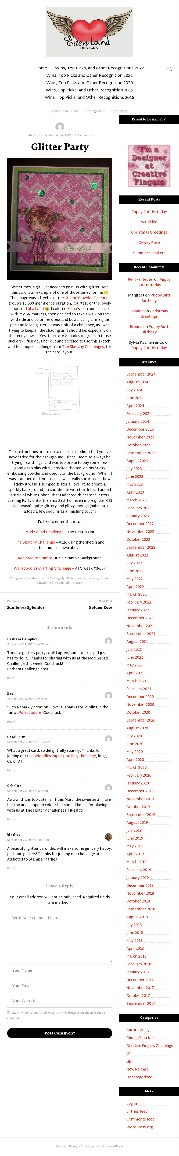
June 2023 (134, 477)
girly (61, 578)
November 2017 (140, 988)
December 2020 (140, 697)
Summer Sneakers (149, 253)
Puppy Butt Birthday (149, 212)
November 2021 (140, 626)
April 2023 (135, 492)
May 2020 (134, 752)
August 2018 (137, 917)
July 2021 (134, 650)
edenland (34, 135)
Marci (72, 309)
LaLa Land (34, 309)
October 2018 (138, 901)
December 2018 (140, 886)
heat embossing (87, 578)
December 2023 (140, 430)
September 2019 (140, 815)
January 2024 (137, 422)
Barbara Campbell (23, 639)
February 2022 (138, 602)
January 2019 (137, 878)
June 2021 (134, 658)
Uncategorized (95, 111)
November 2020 (140, 705)
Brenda (136, 327)
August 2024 (137, 382)
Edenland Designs (68, 1146)
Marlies (13, 835)
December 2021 (140, 618)
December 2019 (140, 791)
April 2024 (135, 406)
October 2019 (138, 807)
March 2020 (136, 768)
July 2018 (134, 925)
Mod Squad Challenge (44, 532)
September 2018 (140, 909)
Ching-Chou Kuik (141, 1038)
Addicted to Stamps (35, 558)
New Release (137, 1069)
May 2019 (134, 846)
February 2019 (138, 870)
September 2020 (140, 720)
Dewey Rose (149, 243)
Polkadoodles (30, 713)
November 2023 (140, 437)
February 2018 (138, 964)
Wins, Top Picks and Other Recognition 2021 (89, 76)
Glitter (70, 578)
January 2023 (137, 516)
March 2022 (136, 595)
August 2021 (137, 642)
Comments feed (140, 1119)
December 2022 (140, 524)
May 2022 (134, 579)
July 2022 (134, 563)
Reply (11, 678)
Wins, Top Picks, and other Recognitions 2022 (99, 68)
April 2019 (135, 854)
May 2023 (134, 485)
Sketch (77, 583)
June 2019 (134, 838)
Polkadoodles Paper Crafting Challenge (61, 756)
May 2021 (134, 665)
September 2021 (140, 634)
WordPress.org (139, 1127)
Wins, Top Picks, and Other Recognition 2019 (89, 90)
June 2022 (134, 571)
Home (41, 68)
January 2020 (137, 783)
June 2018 (134, 933)
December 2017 (140, 980)
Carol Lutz (16, 737)
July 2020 (134, 736)
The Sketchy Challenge (35, 542)
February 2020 (138, 776)
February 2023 (138, 508)
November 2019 (140, 799)
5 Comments (83, 135)
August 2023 (137, 461)
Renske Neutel (140, 280)
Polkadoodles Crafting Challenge (42, 568)
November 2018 (140, 894)
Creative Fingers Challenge (149, 1046)
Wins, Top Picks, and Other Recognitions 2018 (89, 98)
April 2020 (135, 760)
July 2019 (134, 831)
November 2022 (140, 532)
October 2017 (138, 996)
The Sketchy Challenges (83, 347)
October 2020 (138, 713)
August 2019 (137, 823)
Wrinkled (149, 222)
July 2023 (134, 469)
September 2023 (140, 453)
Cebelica (14, 786)
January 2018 (137, 972)
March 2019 (136, 862)
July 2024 (134, 390)
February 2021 (138, 689)
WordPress (116, 1146)
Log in (131, 1104)
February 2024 (139, 414)
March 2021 (136, 681)
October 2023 (138, 445)
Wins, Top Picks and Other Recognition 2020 (89, 83)
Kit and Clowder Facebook (88, 298)
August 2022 (137, 555)
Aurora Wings (138, 1030)
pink (68, 583)
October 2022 (138, 540)
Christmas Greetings (149, 233)
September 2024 (141, 374)
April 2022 (135, 587)
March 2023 (136, 500)
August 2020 (137, 728)
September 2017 (140, 1004)
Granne (137, 311)
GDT (130, 1062)
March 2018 (136, 956)
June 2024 (135, 398)
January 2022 (137, 610)
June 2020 (134, 744)
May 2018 (134, 941)
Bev (10, 694)
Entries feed (137, 1112)
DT (128, 1054)
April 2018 (135, 949)
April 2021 (135, 673)
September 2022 (140, 548)
